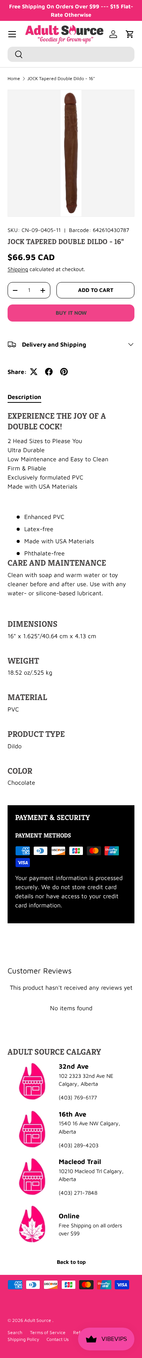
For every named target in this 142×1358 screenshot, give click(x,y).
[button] (130, 34)
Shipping (18, 269)
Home (14, 78)
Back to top (71, 1262)
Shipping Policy (23, 1339)
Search (15, 1332)
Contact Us (58, 1339)
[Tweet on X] (33, 371)
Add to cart (95, 290)
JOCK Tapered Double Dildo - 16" (61, 78)
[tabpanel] (71, 602)
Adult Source (38, 1320)
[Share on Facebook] (48, 371)
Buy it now (71, 312)
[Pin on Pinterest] (64, 371)
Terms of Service (48, 1332)
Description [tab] (24, 396)
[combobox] (71, 54)
